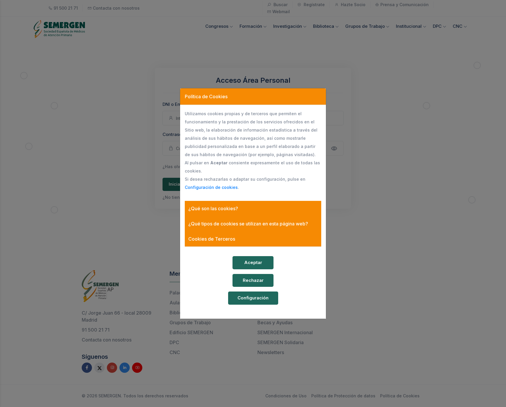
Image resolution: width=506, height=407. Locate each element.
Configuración (253, 298)
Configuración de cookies (211, 187)
